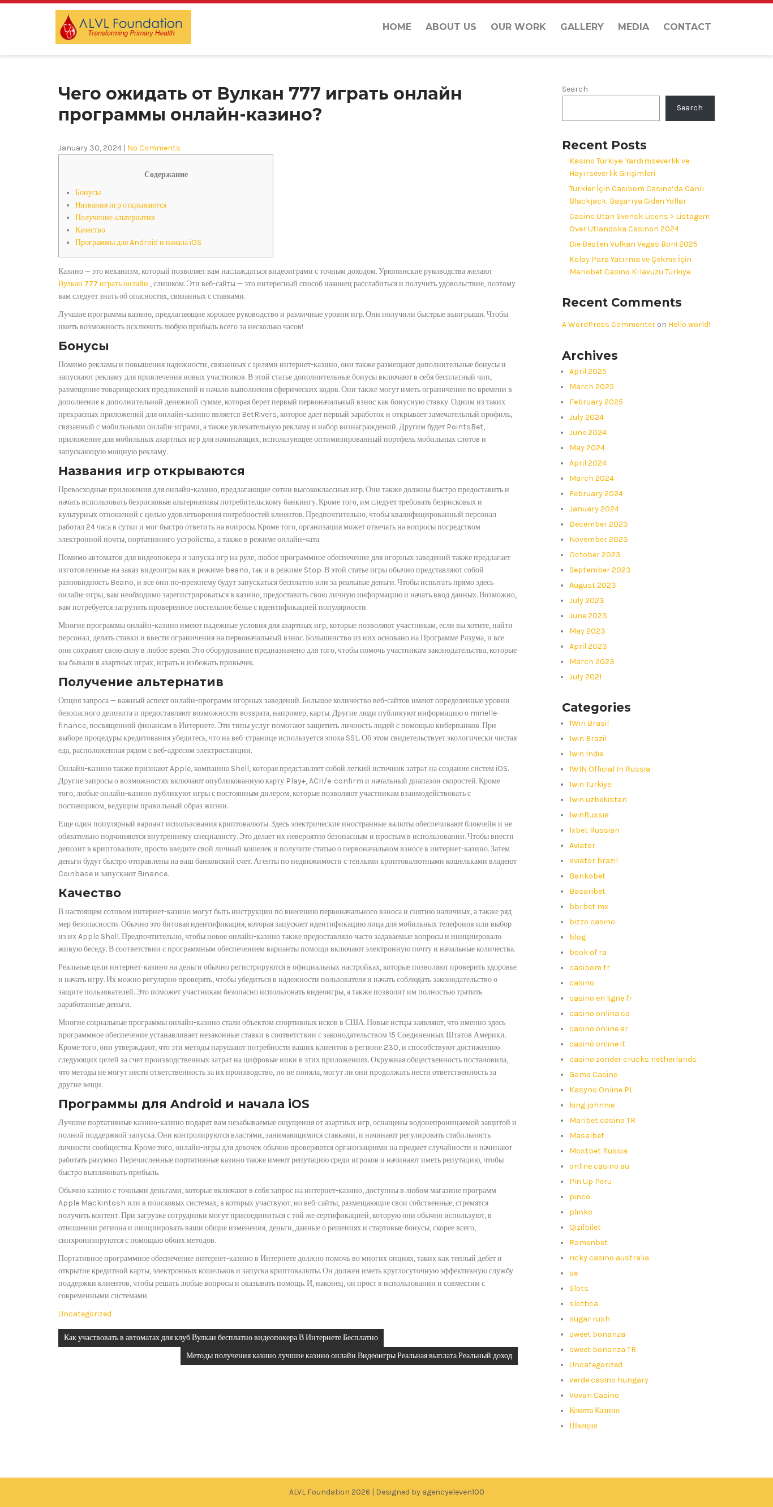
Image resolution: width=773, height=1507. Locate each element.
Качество (90, 230)
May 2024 (587, 448)
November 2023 (598, 539)
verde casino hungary (609, 1380)
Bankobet (587, 876)
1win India (586, 754)
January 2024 (594, 509)
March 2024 (591, 478)
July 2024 (586, 417)
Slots (579, 1288)
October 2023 (595, 554)
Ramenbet (588, 1242)
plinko (580, 1212)
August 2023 (592, 585)
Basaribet (587, 891)
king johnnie (592, 1105)
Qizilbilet (585, 1227)
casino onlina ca (599, 1013)
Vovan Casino (594, 1395)
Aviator (582, 845)
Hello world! (689, 324)
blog (577, 937)
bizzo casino (592, 922)
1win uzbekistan (598, 799)
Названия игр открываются (120, 205)
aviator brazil (593, 861)
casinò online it (597, 1044)
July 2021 (585, 677)
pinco (579, 1197)
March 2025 (591, 386)
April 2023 (588, 646)
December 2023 (598, 524)
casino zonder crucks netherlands (633, 1059)
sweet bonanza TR (602, 1349)
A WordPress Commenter (608, 324)
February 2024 (596, 493)
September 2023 (600, 570)
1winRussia (589, 815)
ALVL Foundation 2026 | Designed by (355, 1492)
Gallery (582, 26)
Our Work (518, 26)
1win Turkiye (590, 784)
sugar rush (589, 1319)
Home (397, 26)
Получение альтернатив (115, 217)
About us (451, 26)
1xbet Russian (594, 830)
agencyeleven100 (453, 1492)
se (573, 1273)
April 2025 (588, 371)
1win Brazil (588, 738)
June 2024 (588, 432)
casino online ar (598, 1029)
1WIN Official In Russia (609, 769)
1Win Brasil (589, 723)
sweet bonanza (597, 1334)
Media (633, 26)
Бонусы (88, 192)
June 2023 (588, 616)
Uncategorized (84, 1314)
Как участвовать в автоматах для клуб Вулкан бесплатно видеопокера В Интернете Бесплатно (221, 1337)
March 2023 (592, 661)
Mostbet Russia (598, 1151)
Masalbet (586, 1135)
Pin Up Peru (590, 1181)
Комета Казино (594, 1410)
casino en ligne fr (600, 998)
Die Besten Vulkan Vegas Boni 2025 (633, 244)
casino (581, 983)
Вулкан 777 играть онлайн (103, 284)
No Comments (154, 148)
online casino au (599, 1166)
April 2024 (588, 463)
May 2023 (587, 631)
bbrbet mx (588, 906)
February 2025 (596, 402)
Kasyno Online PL (601, 1090)
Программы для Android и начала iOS (138, 242)
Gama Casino (593, 1074)
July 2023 (586, 600)
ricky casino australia (609, 1258)
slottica (583, 1303)
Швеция (583, 1426)
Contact (687, 26)
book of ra (588, 952)
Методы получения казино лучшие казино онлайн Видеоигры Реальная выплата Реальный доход (349, 1355)
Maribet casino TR (602, 1120)
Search (575, 89)
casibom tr (589, 967)
